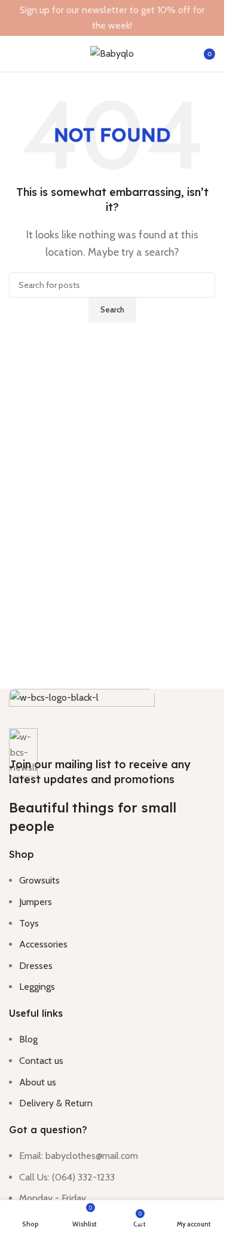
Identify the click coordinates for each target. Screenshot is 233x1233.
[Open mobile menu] (13, 54)
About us (37, 1082)
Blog (28, 1039)
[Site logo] (112, 53)
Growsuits (39, 880)
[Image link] (82, 707)
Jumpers (35, 901)
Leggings (37, 986)
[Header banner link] (112, 18)
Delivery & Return (56, 1103)
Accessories (43, 944)
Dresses (36, 965)
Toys (29, 923)
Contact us (41, 1060)
